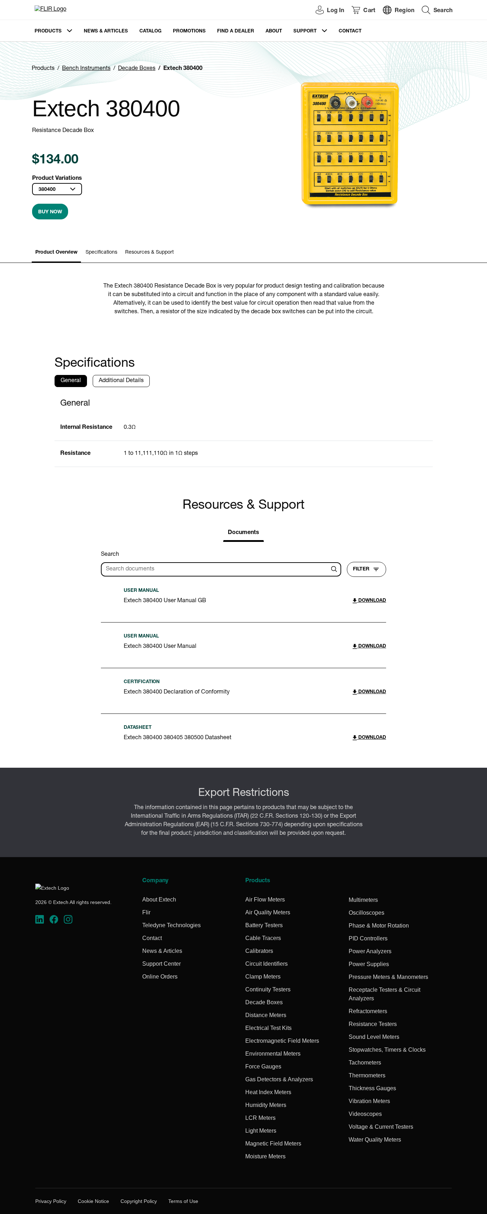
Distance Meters (265, 1015)
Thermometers (367, 1075)
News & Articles (106, 31)
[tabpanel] (244, 430)
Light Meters (260, 1131)
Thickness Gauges (372, 1088)
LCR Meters (260, 1118)
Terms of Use (183, 1201)
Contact (350, 31)
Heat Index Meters (268, 1092)
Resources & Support (149, 252)
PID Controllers (368, 938)
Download (371, 601)
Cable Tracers (263, 938)
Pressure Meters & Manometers (388, 977)
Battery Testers (264, 925)
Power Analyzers (370, 951)
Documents (243, 533)
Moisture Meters (265, 1156)
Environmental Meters (273, 1054)
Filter (361, 569)
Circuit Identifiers (266, 964)
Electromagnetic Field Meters (282, 1041)
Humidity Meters (265, 1105)
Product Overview (56, 252)
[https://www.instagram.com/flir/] (68, 919)
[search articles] (335, 569)
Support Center (161, 964)
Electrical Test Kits (268, 1028)
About (274, 31)
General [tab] (71, 381)
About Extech (159, 899)
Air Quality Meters (267, 912)
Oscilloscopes (366, 913)
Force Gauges (263, 1066)
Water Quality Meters (375, 1140)
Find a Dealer (235, 31)
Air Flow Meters (265, 899)
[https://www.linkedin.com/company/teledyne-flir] (39, 919)
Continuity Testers (268, 989)
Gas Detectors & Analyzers (279, 1079)
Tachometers (365, 1063)
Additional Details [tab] (121, 381)
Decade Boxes (136, 69)
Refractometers (368, 1011)
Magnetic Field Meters (273, 1144)
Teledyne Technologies (171, 925)
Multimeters (363, 900)
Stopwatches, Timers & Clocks (387, 1050)
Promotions (189, 31)
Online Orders (160, 977)
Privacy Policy (50, 1201)
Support (305, 31)
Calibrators (259, 951)
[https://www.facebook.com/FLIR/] (54, 919)
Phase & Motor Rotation (379, 926)
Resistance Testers (373, 1024)
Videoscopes (365, 1114)
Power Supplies (369, 964)
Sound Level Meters (374, 1037)
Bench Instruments (86, 69)
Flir (146, 912)
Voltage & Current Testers (381, 1127)
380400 (47, 189)
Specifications (101, 252)
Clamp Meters (263, 977)
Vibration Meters (369, 1101)
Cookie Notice (93, 1201)
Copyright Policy (139, 1201)
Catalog (150, 31)
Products (48, 31)
